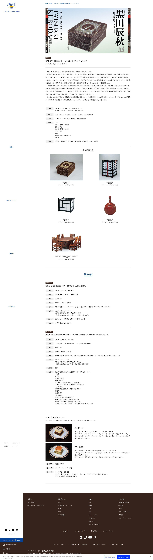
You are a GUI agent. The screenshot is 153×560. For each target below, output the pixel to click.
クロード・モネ (93, 515)
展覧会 (11, 147)
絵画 (90, 502)
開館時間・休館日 (124, 502)
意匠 (59, 512)
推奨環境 (73, 544)
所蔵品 (11, 253)
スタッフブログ (16, 443)
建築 (59, 508)
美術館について (11, 200)
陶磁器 (90, 505)
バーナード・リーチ (94, 524)
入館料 (121, 505)
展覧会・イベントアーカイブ (36, 505)
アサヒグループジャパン (99, 544)
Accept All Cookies (123, 557)
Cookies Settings (110, 557)
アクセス (121, 508)
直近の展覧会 (32, 502)
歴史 (59, 502)
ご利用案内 (11, 306)
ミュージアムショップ (125, 518)
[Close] (150, 557)
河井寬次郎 (92, 518)
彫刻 (90, 512)
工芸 (90, 508)
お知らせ (6, 443)
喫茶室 (121, 515)
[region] (76, 557)
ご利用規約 (84, 544)
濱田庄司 (91, 521)
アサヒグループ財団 (117, 544)
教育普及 (6, 446)
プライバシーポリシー (59, 544)
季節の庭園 (61, 515)
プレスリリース (16, 446)
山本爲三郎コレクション (65, 505)
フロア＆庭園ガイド (124, 512)
